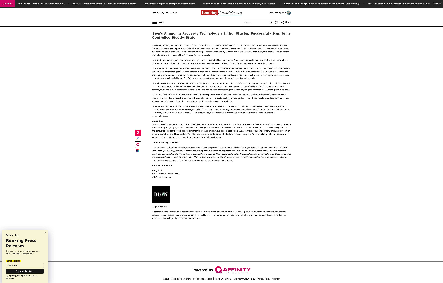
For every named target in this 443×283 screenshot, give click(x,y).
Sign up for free (25, 271)
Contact (276, 279)
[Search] (271, 22)
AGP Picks (7, 4)
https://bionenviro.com (211, 137)
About (166, 279)
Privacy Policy (263, 279)
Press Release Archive (181, 279)
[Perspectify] (138, 139)
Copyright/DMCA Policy (244, 279)
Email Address (13, 261)
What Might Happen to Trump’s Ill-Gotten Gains (169, 3)
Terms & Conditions (223, 279)
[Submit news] (138, 133)
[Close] (45, 233)
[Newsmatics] (138, 150)
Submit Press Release (202, 279)
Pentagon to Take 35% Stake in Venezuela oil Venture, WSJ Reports (239, 3)
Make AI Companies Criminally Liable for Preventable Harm (104, 3)
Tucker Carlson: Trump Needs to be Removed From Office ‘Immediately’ (321, 3)
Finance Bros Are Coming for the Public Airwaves (38, 3)
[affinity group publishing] (138, 144)
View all (437, 3)
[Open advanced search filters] (276, 22)
